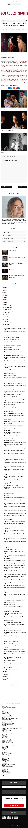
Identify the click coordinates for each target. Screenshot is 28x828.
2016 (4, 299)
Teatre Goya (4, 759)
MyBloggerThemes (20, 825)
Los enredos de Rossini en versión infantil (13, 383)
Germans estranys (8, 597)
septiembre (8, 311)
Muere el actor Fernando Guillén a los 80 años (14, 585)
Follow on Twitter (7, 232)
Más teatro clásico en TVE (10, 373)
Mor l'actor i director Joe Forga (17, 257)
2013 (4, 304)
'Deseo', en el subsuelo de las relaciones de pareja (15, 579)
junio (6, 316)
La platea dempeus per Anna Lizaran (12, 662)
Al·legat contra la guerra (9, 438)
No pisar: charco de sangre (10, 604)
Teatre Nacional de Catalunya (8, 764)
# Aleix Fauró (15, 85)
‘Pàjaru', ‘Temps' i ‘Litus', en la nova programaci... (15, 574)
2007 (4, 679)
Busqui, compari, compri (9, 660)
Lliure (21, 29)
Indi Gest (12, 29)
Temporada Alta (5, 774)
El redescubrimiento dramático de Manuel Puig (14, 448)
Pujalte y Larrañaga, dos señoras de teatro (13, 413)
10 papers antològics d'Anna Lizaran (12, 665)
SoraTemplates (12, 825)
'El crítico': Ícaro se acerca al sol (11, 669)
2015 (4, 301)
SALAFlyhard (19, 31)
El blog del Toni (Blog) (7, 716)
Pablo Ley (8, 31)
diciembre (7, 305)
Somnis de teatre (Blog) (7, 753)
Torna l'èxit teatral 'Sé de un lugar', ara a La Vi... (14, 360)
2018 (4, 295)
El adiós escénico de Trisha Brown (11, 349)
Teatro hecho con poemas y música (12, 409)
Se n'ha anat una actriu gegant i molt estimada (14, 651)
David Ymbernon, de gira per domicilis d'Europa (14, 497)
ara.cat (12, 57)
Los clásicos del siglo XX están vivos (12, 396)
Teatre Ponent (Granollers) (7, 766)
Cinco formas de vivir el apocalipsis (11, 485)
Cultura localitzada (8, 519)
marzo (6, 321)
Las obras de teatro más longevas (11, 641)
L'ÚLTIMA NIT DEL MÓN (7, 130)
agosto (6, 312)
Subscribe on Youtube (8, 238)
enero (6, 324)
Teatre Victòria (5, 769)
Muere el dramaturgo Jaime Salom (11, 435)
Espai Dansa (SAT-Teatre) (7, 724)
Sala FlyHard (4, 749)
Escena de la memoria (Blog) (8, 723)
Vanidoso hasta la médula (9, 602)
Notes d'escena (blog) (6, 739)
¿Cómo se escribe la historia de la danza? (13, 606)
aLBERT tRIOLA (15, 28)
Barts (3, 708)
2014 (4, 302)
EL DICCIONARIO (8, 558)
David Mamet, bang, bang (10, 406)
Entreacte (4, 722)
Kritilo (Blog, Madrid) (6, 730)
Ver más (12, 223)
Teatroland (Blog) (5, 771)
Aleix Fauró (20, 28)
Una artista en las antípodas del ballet (12, 345)
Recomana (4, 743)
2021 (4, 290)
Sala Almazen (5, 747)
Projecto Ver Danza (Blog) (7, 742)
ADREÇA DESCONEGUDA (10, 457)
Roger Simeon (5, 746)
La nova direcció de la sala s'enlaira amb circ (13, 355)
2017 (4, 297)
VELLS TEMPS (12, 251)
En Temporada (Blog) (6, 719)
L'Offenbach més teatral (9, 335)
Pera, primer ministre (8, 620)
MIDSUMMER (7, 430)
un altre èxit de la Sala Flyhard (9, 62)
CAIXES (2, 152)
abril (6, 319)
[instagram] (17, 1)
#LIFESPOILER (4, 109)
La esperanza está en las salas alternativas (13, 491)
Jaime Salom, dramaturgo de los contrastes (13, 428)
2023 (4, 287)
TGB (3, 775)
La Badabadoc (5, 731)
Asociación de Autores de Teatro (9, 707)
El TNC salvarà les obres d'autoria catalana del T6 (15, 513)
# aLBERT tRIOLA (8, 85)
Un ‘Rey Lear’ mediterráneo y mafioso (12, 622)
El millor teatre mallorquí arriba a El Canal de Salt (15, 442)
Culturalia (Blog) (5, 713)
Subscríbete (14, 805)
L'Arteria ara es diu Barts (9, 440)
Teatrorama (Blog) (6, 772)
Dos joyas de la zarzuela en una (11, 609)
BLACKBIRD (7, 495)
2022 (4, 289)
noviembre (7, 307)
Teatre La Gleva (5, 760)
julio (6, 314)
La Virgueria (17, 29)
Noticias (25, 29)
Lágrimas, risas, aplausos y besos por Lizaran (14, 649)
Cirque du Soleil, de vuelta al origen (12, 337)
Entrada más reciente (6, 186)
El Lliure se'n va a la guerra (10, 389)
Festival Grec (4, 725)
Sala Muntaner (5, 751)
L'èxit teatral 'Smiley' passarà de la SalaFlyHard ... (15, 560)
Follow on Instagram (8, 241)
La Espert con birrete (8, 411)
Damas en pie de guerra (9, 404)
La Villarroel (4, 735)
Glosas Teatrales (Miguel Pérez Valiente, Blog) (12, 728)
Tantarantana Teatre (6, 755)
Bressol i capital (7, 419)
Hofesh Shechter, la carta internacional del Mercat (15, 326)
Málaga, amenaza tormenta (10, 375)
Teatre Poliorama (5, 765)
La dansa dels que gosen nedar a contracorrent (14, 565)
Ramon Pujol (13, 31)
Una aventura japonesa (9, 493)
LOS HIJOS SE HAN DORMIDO (11, 628)
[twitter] (14, 1)
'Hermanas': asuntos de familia (11, 545)
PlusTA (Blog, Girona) (6, 741)
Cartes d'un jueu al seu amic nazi (11, 611)
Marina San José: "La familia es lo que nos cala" (14, 402)
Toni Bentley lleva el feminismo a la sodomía (14, 600)
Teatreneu (4, 770)
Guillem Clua (7, 29)
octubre (7, 309)
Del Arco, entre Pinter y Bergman (11, 635)
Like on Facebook (7, 235)
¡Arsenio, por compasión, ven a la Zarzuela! (13, 425)
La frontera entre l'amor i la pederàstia (12, 630)
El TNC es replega (8, 423)
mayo (6, 317)
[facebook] (11, 1)
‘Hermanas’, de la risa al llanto (10, 549)
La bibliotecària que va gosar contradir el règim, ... (15, 563)
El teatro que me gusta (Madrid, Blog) (10, 718)
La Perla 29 (4, 734)
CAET (3, 711)
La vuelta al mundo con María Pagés (12, 339)
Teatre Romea (5, 768)
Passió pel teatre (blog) (7, 740)
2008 (4, 678)
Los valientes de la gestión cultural (11, 479)
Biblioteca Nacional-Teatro (7, 710)
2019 (4, 294)
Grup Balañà (4, 729)
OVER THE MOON (8, 667)
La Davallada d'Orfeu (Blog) (8, 733)
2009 (4, 676)
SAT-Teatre (4, 752)
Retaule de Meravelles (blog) (8, 745)
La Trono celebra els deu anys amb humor (13, 643)
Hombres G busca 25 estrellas (10, 381)
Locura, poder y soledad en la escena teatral (14, 421)
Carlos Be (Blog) (5, 712)
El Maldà (4, 717)
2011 (4, 672)
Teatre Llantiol (5, 761)
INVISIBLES (12, 269)
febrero (7, 322)
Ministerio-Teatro (5, 737)
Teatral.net (4, 757)
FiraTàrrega (4, 727)
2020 (4, 292)
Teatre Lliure (6, 60)
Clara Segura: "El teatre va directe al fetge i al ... (14, 536)
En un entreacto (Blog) (7, 720)
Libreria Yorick (5, 736)
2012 (4, 671)
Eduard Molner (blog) (6, 714)
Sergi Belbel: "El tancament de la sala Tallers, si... (15, 521)
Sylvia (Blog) (4, 754)
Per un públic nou (8, 347)
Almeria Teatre (5, 706)
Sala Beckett (4, 748)
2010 (4, 674)
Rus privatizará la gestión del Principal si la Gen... (15, 533)
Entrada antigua (22, 186)
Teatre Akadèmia (5, 758)
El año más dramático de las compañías (12, 394)
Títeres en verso (7, 547)
